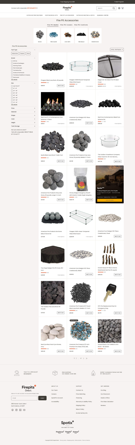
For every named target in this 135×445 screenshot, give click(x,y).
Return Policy (80, 409)
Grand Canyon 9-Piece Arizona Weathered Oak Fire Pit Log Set (107, 269)
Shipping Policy (80, 405)
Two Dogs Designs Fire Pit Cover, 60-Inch (52, 269)
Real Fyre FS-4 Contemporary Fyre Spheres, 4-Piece (52, 118)
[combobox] (105, 8)
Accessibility (55, 401)
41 (81, 358)
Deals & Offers (105, 398)
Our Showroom (105, 394)
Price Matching (80, 394)
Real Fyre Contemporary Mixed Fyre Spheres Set (109, 118)
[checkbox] (15, 53)
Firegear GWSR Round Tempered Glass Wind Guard (79, 81)
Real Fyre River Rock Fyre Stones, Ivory (51, 346)
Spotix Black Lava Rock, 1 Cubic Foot (52, 155)
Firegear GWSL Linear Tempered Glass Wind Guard (79, 233)
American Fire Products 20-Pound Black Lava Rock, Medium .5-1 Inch (79, 307)
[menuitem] (35, 15)
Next (83, 358)
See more (14, 79)
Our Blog (103, 390)
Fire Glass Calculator (107, 401)
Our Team (54, 390)
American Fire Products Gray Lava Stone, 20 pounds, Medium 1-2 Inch (79, 156)
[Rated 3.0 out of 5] (100, 121)
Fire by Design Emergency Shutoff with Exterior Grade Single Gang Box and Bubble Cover (80, 194)
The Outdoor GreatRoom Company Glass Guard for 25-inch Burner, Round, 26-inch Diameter (109, 156)
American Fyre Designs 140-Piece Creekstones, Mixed (79, 269)
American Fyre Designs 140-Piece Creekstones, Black (79, 119)
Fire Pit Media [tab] (52, 25)
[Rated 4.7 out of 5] (43, 157)
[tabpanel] (67, 36)
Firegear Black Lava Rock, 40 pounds (52, 80)
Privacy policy (63, 440)
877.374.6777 (27, 374)
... (78, 358)
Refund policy (78, 440)
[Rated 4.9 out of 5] (100, 159)
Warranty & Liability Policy (84, 401)
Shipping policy (70, 440)
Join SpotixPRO (110, 200)
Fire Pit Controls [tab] (81, 25)
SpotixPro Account (57, 398)
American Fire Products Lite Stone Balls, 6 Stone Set (51, 233)
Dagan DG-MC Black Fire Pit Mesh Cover (108, 81)
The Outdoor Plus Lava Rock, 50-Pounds (51, 308)
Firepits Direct (56, 440)
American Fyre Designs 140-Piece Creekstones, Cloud (108, 232)
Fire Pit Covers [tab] (66, 25)
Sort (112, 49)
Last (87, 358)
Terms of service (86, 440)
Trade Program (119, 2)
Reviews (103, 405)
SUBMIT (42, 398)
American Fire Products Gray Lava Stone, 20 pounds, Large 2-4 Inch (51, 194)
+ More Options (89, 86)
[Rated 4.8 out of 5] (72, 84)
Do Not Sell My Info (81, 413)
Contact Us (79, 390)
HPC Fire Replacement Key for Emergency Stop (107, 307)
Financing (79, 398)
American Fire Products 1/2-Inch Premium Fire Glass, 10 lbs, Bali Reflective (79, 346)
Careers (53, 394)
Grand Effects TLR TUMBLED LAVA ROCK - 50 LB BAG (108, 346)
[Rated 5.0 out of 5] (43, 82)
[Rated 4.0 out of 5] (43, 121)
